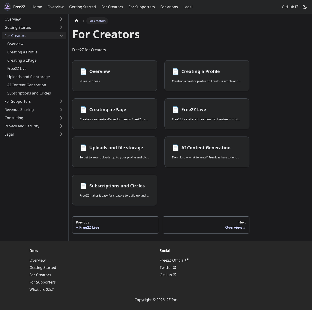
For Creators (112, 6)
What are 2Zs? (41, 289)
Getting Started (82, 6)
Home (37, 6)
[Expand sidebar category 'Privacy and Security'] (61, 126)
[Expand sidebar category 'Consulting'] (61, 117)
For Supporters (142, 6)
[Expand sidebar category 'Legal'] (61, 134)
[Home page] (76, 20)
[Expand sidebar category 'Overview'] (61, 19)
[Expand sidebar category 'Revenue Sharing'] (61, 109)
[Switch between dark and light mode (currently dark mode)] (304, 7)
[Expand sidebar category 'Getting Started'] (61, 27)
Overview (56, 6)
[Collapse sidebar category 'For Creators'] (61, 35)
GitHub (288, 6)
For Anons (169, 6)
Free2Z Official (172, 260)
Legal (188, 6)
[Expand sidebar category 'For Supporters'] (61, 101)
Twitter (166, 267)
